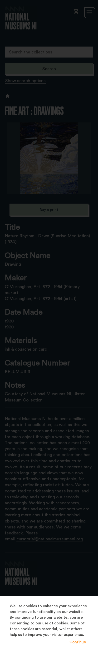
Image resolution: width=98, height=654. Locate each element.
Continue (77, 642)
